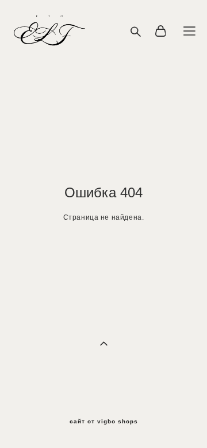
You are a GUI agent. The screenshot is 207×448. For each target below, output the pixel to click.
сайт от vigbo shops (104, 421)
